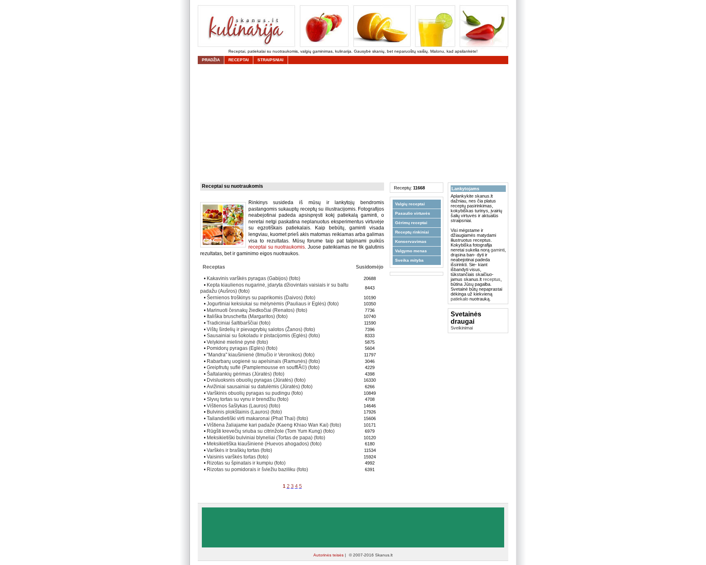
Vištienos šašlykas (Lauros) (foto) (243, 406)
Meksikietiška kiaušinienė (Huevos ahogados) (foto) (264, 444)
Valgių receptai (410, 204)
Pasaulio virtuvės (412, 213)
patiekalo (459, 298)
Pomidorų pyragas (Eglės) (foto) (242, 348)
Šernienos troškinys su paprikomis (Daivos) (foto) (261, 297)
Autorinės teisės (329, 555)
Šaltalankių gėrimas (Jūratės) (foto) (245, 374)
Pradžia (211, 60)
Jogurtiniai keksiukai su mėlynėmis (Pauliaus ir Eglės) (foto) (273, 304)
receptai (238, 60)
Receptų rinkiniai (412, 232)
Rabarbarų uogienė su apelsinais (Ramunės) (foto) (263, 361)
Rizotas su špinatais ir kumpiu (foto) (246, 463)
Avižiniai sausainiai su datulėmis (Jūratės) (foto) (260, 386)
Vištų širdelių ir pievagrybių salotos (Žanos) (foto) (261, 329)
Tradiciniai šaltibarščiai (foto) (238, 323)
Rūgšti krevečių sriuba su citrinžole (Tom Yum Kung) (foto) (271, 431)
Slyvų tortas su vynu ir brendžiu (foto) (247, 399)
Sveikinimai (462, 327)
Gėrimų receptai (411, 222)
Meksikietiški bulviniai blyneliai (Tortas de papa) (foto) (266, 437)
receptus (491, 279)
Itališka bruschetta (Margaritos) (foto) (247, 316)
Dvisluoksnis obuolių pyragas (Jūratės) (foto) (256, 380)
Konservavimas (411, 241)
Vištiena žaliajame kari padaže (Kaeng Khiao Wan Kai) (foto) (274, 425)
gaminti (498, 249)
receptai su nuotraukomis (276, 247)
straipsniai (270, 60)
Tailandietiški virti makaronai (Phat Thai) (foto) (257, 418)
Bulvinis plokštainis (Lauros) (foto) (244, 412)
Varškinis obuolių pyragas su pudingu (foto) (255, 393)
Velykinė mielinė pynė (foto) (237, 342)
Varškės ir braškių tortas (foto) (239, 450)
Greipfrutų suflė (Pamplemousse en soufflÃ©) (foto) (263, 367)
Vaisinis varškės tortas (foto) (237, 457)
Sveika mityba (409, 260)
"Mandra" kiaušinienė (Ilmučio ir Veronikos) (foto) (261, 355)
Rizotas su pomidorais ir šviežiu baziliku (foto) (257, 469)
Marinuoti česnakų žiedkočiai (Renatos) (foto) (257, 310)
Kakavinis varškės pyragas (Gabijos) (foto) (253, 278)
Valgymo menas (411, 251)
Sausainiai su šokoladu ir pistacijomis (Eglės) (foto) (263, 335)
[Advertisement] (355, 123)
